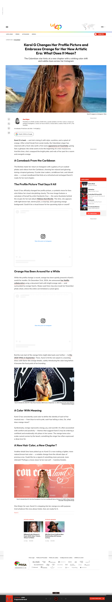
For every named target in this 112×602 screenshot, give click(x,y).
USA (102, 27)
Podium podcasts (52, 567)
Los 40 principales (44, 562)
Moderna (43, 567)
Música (34, 34)
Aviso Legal (31, 557)
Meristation (83, 567)
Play (56, 598)
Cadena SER (69, 562)
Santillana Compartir (61, 562)
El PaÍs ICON (59, 567)
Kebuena (85, 564)
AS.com (75, 562)
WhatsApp (8, 128)
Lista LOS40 (9, 34)
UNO (48, 564)
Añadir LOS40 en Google (25, 134)
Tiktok (61, 547)
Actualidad (25, 34)
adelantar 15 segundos (62, 599)
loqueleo (75, 567)
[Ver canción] (85, 184)
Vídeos (17, 34)
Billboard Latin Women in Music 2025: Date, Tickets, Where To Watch (32, 536)
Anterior (46, 599)
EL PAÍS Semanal (73, 564)
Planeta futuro (79, 564)
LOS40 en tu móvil (78, 557)
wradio (53, 564)
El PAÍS (36, 562)
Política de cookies (53, 557)
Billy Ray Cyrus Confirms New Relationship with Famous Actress (54, 536)
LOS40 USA (56, 27)
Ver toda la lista (92, 213)
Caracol (87, 562)
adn (81, 562)
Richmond (34, 567)
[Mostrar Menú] (8, 27)
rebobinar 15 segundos (50, 599)
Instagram (57, 547)
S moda (67, 567)
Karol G (16, 512)
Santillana (52, 562)
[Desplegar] (55, 593)
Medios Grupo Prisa (20, 568)
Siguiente (66, 599)
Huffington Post (38, 564)
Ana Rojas (26, 119)
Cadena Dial (66, 564)
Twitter (8, 123)
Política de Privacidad (41, 557)
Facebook (8, 119)
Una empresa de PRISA (20, 563)
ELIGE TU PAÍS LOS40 (96, 598)
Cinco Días (60, 564)
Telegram (8, 132)
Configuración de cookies (66, 557)
